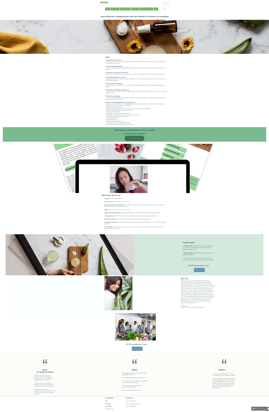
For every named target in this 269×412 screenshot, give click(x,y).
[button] (164, 8)
